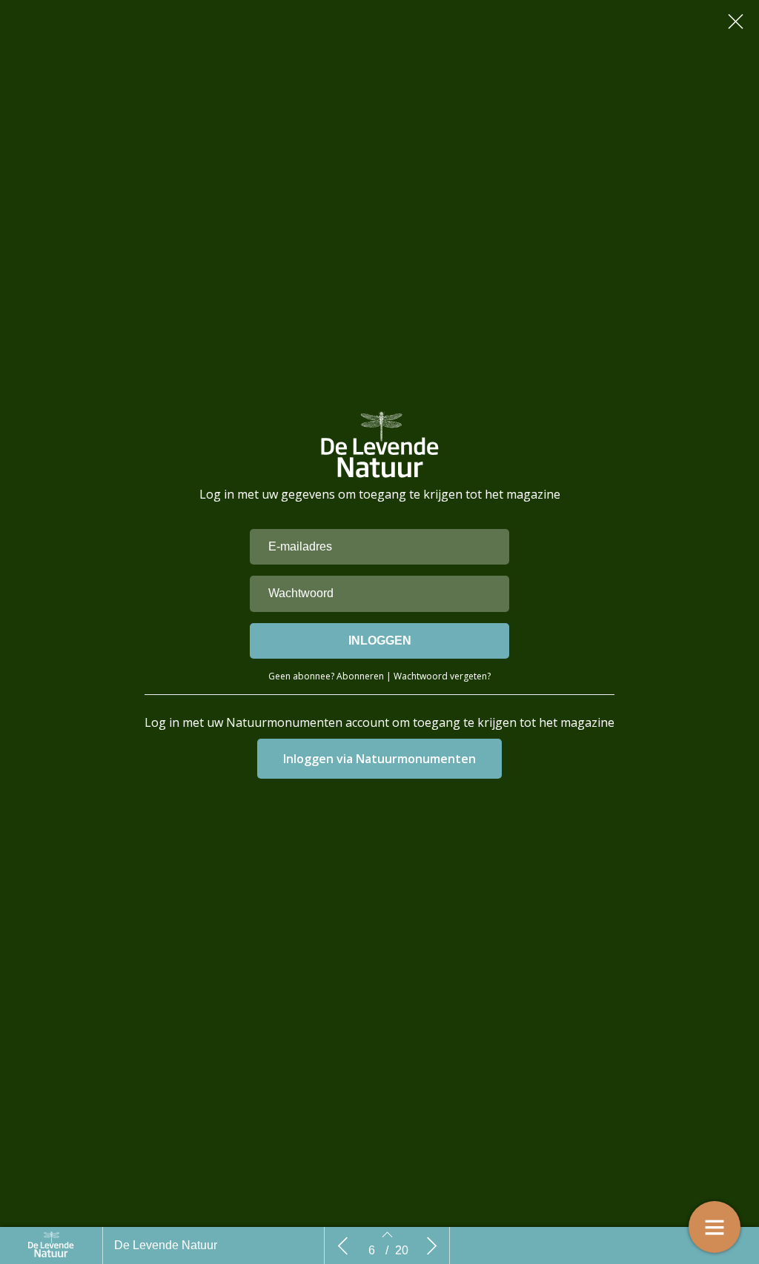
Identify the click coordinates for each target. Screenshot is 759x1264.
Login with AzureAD (380, 759)
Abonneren (360, 676)
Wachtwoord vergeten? (442, 676)
